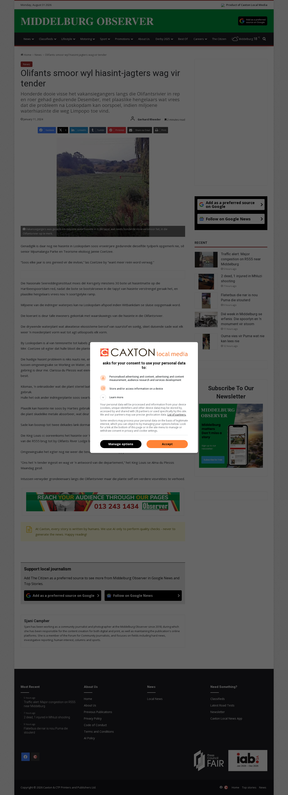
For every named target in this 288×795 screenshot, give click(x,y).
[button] (144, 397)
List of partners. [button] (176, 414)
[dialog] (144, 397)
